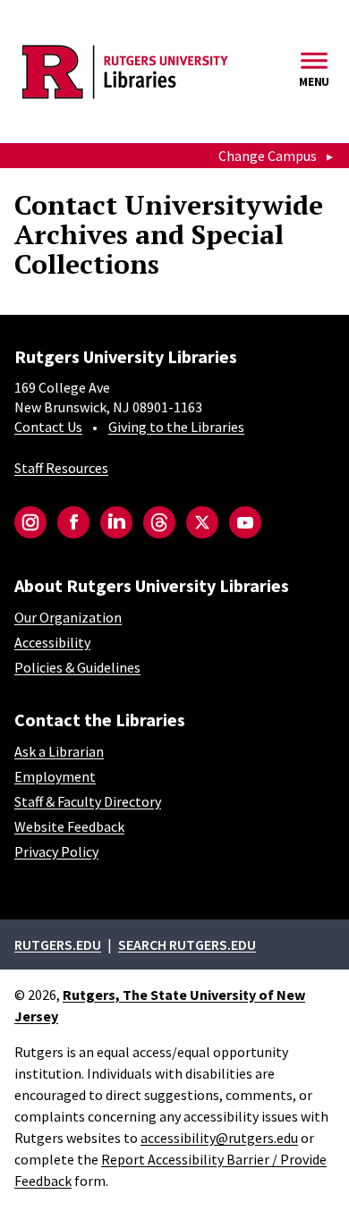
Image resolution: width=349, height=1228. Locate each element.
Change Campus (267, 156)
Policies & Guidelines (77, 667)
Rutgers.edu (57, 944)
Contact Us (48, 427)
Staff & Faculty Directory (87, 801)
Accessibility (52, 642)
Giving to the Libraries (176, 427)
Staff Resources (61, 468)
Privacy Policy (56, 851)
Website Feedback (69, 826)
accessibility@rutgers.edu (219, 1138)
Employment (55, 776)
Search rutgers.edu (187, 944)
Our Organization (68, 617)
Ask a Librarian (59, 751)
